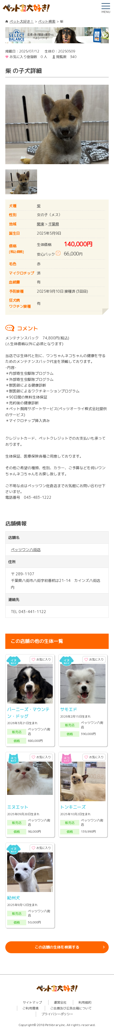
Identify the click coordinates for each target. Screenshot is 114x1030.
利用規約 (84, 1002)
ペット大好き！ (22, 21)
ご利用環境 (30, 1008)
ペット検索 (46, 21)
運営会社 (60, 1002)
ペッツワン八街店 (26, 549)
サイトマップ (32, 1002)
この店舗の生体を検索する (57, 947)
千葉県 (53, 223)
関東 (40, 223)
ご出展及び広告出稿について (71, 1008)
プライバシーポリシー (57, 1014)
